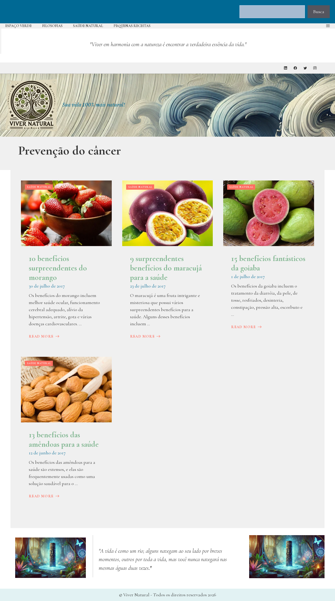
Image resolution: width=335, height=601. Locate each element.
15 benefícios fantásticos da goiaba (268, 263)
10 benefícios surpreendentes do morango (58, 268)
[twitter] (305, 68)
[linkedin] (285, 68)
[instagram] (315, 68)
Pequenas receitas (132, 26)
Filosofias (52, 26)
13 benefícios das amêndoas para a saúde (64, 439)
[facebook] (295, 68)
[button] (328, 26)
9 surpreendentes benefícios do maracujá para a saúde (166, 268)
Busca (318, 11)
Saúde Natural (88, 26)
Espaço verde (18, 26)
